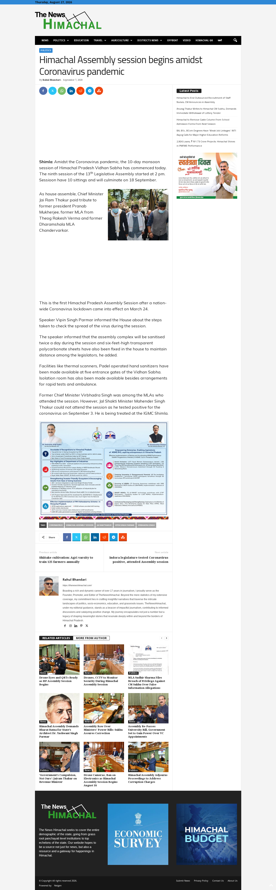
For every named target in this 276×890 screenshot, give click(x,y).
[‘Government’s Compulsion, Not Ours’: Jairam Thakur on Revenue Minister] (59, 757)
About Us (232, 880)
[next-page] (166, 638)
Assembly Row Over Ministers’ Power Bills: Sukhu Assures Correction (103, 730)
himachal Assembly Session (79, 525)
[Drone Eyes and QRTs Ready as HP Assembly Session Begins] (59, 659)
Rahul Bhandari (52, 80)
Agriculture (120, 40)
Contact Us (218, 880)
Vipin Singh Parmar (124, 525)
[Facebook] (43, 91)
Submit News (183, 880)
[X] (52, 91)
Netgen (58, 885)
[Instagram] (71, 626)
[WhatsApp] (62, 91)
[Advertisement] (104, 128)
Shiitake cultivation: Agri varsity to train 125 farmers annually (66, 560)
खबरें (220, 40)
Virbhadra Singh (146, 525)
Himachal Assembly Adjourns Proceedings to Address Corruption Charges (147, 778)
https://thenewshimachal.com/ (77, 585)
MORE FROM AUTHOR (91, 638)
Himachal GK (204, 40)
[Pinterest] (81, 626)
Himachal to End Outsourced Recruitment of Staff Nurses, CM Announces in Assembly (204, 100)
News (45, 40)
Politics (59, 40)
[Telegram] (90, 91)
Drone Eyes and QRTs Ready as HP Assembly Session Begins (58, 681)
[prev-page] (162, 638)
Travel (98, 40)
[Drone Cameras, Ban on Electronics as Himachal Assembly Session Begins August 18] (104, 757)
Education (81, 40)
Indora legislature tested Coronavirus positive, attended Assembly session (138, 560)
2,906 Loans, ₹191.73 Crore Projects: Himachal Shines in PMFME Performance (206, 144)
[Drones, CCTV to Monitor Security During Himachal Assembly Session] (104, 659)
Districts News (147, 40)
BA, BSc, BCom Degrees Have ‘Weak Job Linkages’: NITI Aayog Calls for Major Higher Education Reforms (206, 133)
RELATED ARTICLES (56, 638)
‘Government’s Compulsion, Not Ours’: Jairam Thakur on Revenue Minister (58, 778)
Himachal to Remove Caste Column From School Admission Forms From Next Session (203, 122)
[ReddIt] (80, 91)
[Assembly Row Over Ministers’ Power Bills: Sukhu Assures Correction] (104, 708)
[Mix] (99, 91)
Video (187, 40)
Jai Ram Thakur (104, 525)
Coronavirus (56, 525)
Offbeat (172, 40)
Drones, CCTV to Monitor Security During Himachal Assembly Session (101, 681)
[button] (235, 40)
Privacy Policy (201, 880)
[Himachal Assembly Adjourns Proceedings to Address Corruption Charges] (148, 757)
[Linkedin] (71, 91)
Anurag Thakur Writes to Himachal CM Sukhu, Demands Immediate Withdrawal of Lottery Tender (206, 111)
